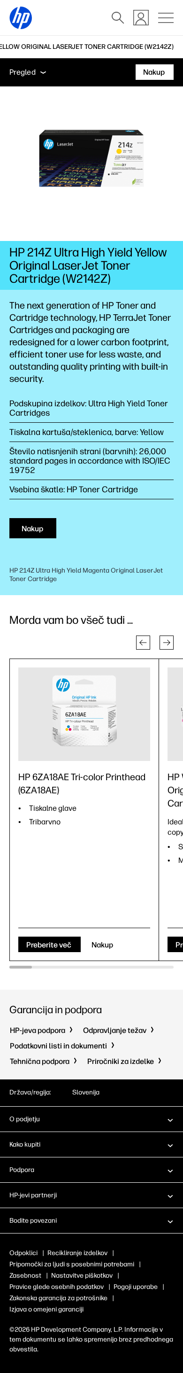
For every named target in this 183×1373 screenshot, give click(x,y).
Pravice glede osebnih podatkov (56, 1287)
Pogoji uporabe (136, 1287)
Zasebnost (25, 1276)
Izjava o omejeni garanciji (46, 1309)
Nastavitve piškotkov (82, 1276)
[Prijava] (141, 17)
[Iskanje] (118, 18)
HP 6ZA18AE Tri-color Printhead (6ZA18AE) (81, 783)
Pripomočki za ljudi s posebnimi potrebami (71, 1264)
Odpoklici (23, 1253)
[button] (143, 642)
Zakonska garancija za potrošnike (58, 1298)
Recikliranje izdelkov (77, 1253)
